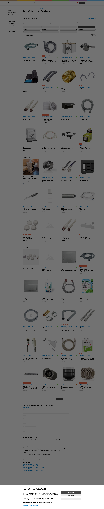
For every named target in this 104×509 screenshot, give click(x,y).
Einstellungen (71, 499)
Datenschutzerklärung (33, 505)
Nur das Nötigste (71, 495)
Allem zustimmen (71, 492)
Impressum (25, 505)
